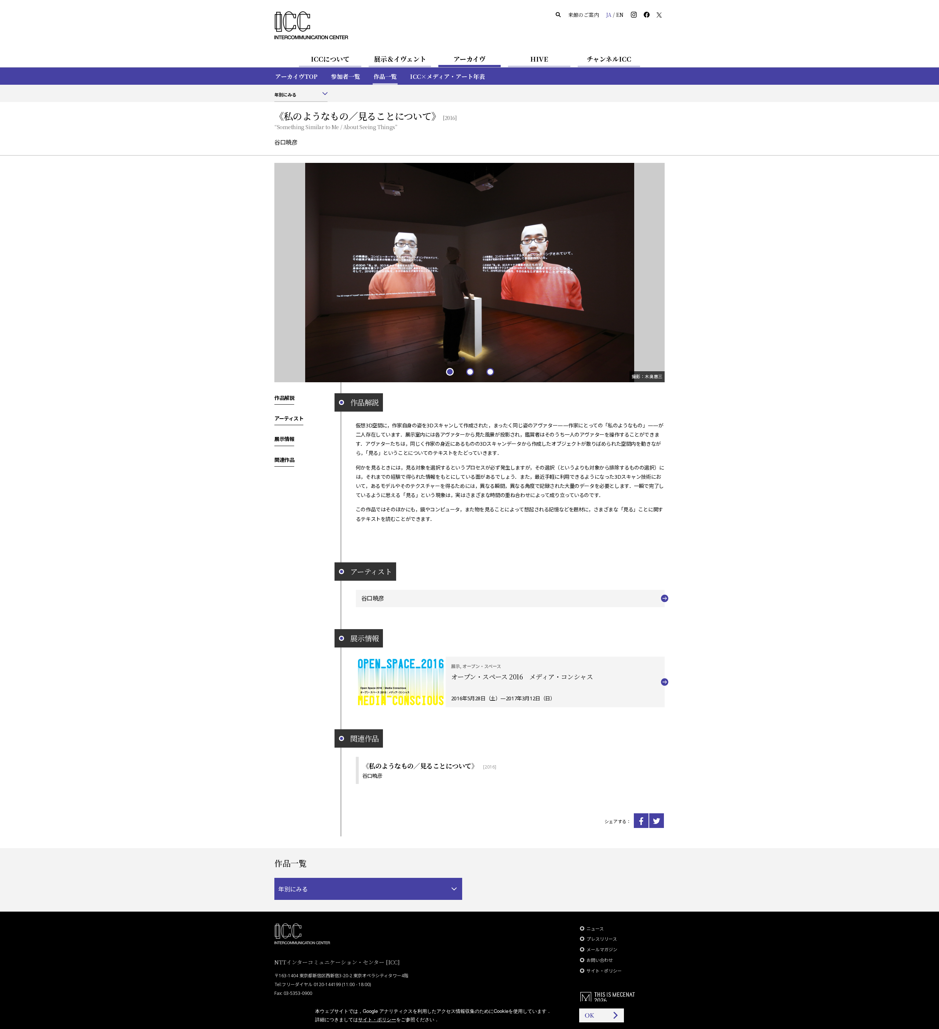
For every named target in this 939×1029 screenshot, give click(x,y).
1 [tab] (449, 371)
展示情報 (284, 438)
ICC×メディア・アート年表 (447, 76)
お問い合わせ (600, 960)
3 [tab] (489, 371)
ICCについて (330, 58)
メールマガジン (602, 949)
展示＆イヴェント (400, 58)
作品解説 (284, 397)
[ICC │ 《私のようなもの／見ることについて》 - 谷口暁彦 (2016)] (641, 820)
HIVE (539, 58)
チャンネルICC (609, 58)
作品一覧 (385, 76)
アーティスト (288, 418)
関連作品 (284, 459)
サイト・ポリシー (604, 971)
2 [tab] (469, 371)
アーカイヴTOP (296, 76)
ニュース (595, 929)
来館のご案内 (583, 14)
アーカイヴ (469, 58)
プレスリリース (602, 939)
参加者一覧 (345, 76)
